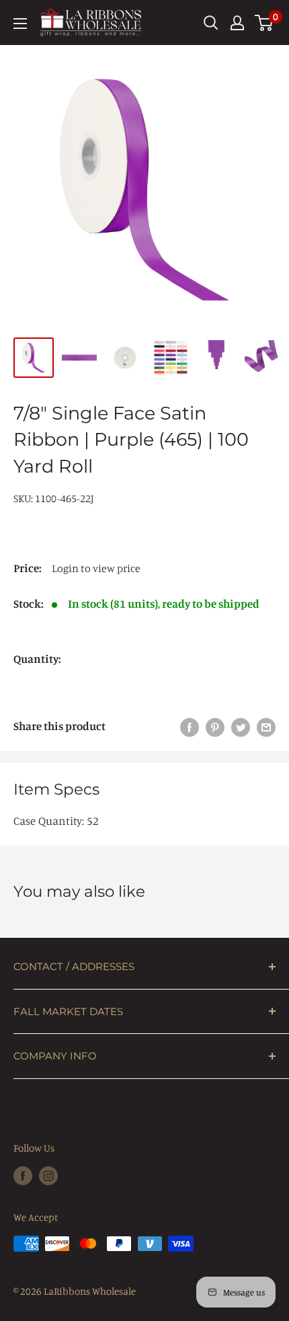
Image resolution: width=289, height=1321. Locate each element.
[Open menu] (20, 23)
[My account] (237, 22)
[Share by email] (266, 726)
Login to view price (96, 568)
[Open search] (211, 22)
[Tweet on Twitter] (240, 726)
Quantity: (37, 658)
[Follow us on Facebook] (22, 1175)
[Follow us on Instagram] (48, 1175)
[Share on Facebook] (189, 726)
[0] (264, 23)
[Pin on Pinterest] (215, 726)
